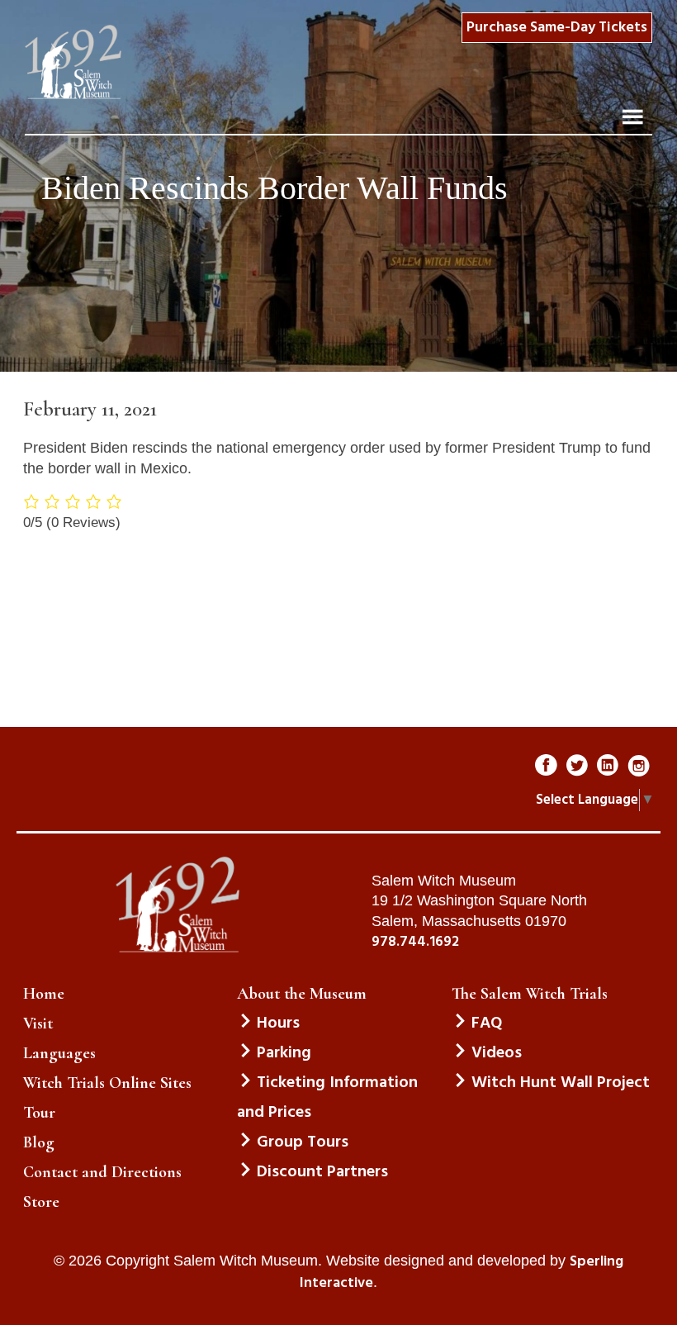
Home (43, 994)
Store (41, 1202)
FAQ (486, 1023)
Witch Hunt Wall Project (560, 1083)
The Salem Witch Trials (530, 994)
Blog (38, 1142)
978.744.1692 (415, 942)
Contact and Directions (102, 1172)
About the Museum (302, 994)
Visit (38, 1023)
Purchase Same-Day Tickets (556, 28)
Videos (496, 1053)
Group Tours (302, 1142)
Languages (59, 1053)
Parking (284, 1053)
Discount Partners (322, 1172)
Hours (278, 1023)
